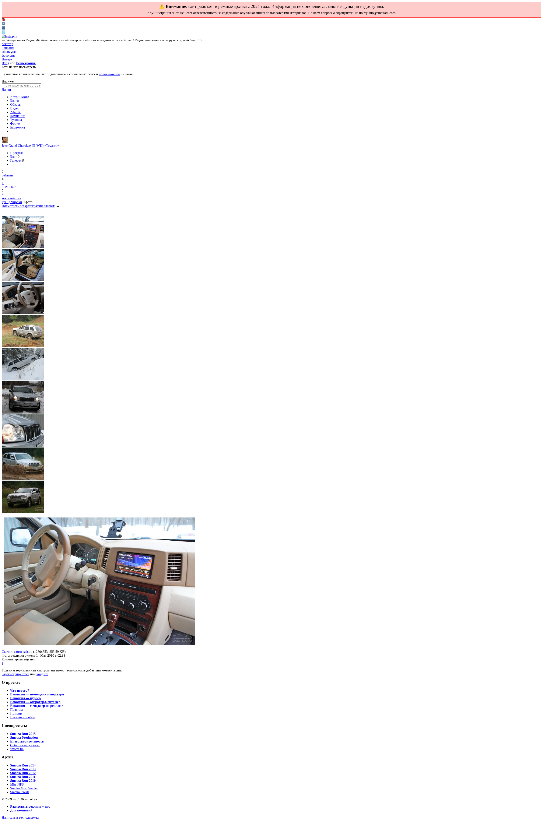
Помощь (16, 713)
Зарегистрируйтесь (15, 674)
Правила (16, 709)
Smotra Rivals (19, 792)
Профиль (16, 153)
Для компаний (21, 810)
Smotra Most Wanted (24, 788)
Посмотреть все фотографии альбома (28, 206)
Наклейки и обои (22, 717)
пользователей (109, 74)
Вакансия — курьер (25, 698)
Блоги (14, 100)
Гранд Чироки (12, 202)
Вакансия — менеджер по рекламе (36, 706)
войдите (42, 674)
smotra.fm (17, 749)
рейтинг (8, 175)
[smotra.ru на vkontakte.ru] (3, 24)
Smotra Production (24, 737)
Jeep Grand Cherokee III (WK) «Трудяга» (30, 145)
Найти (6, 89)
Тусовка (16, 120)
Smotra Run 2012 (23, 773)
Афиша (15, 112)
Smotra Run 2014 (23, 765)
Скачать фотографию (17, 651)
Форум (15, 123)
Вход (5, 63)
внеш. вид (9, 187)
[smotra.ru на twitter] (3, 32)
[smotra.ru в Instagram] (9, 36)
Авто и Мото (19, 97)
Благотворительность (27, 741)
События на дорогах (25, 745)
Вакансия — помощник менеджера (37, 694)
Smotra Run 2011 (22, 777)
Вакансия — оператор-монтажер (35, 702)
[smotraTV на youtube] (3, 20)
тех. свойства (11, 198)
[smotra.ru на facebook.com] (3, 28)
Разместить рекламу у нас (30, 806)
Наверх (7, 59)
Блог (13, 156)
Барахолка (17, 127)
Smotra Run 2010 (23, 780)
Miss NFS (17, 784)
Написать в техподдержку (20, 817)
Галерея (15, 160)
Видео (14, 108)
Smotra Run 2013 (23, 769)
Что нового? (19, 690)
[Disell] (5, 142)
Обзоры (15, 104)
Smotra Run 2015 (23, 734)
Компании (17, 116)
